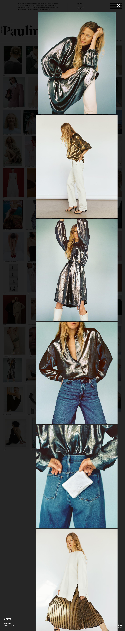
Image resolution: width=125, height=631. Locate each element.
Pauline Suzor (9, 626)
